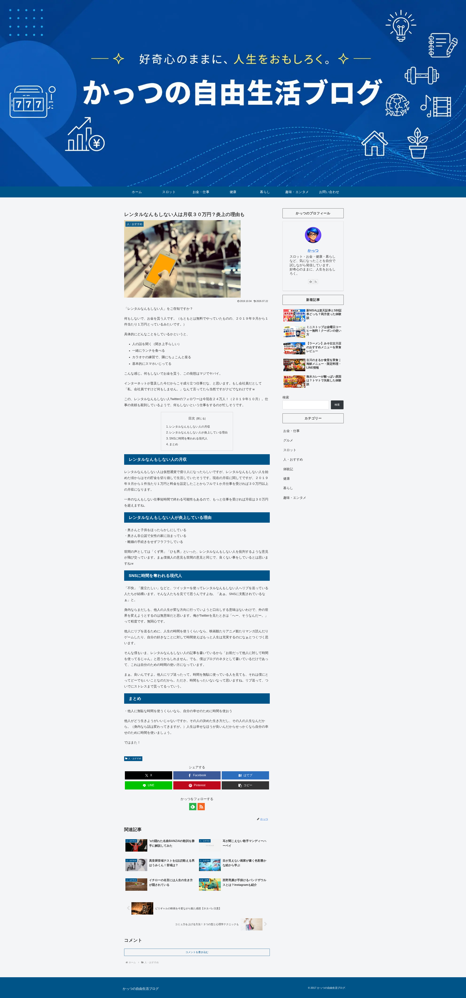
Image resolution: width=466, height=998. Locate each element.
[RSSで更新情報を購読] (201, 806)
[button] (245, 785)
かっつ (313, 250)
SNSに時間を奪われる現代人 (188, 438)
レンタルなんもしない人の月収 (189, 426)
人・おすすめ (134, 758)
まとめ (173, 444)
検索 (286, 397)
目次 (191, 418)
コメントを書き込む (196, 952)
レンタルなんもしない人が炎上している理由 (198, 432)
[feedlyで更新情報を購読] (192, 806)
